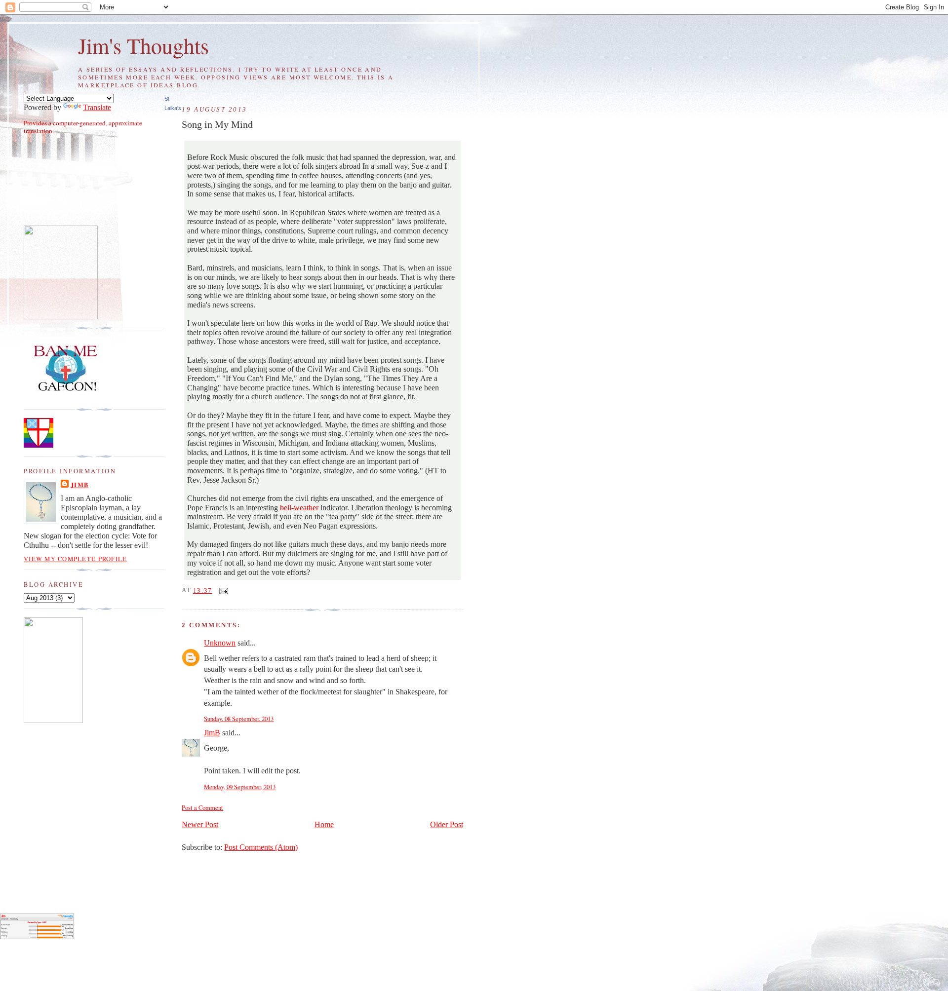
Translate (97, 107)
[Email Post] (222, 590)
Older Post (446, 824)
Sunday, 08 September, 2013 (239, 719)
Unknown (220, 643)
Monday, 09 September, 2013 (240, 787)
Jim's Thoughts (143, 45)
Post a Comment (202, 807)
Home (324, 824)
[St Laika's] (53, 720)
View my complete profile (75, 559)
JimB (212, 732)
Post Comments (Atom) (261, 847)
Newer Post (200, 824)
